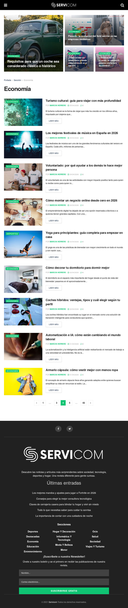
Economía (13, 56)
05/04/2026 (74, 105)
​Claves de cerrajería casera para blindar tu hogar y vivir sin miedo (64, 504)
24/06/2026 (74, 45)
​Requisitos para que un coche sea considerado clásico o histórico (33, 63)
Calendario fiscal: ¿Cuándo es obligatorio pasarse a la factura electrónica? (109, 61)
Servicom (53, 602)
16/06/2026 (74, 71)
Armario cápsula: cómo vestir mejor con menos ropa (82, 370)
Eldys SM (16, 71)
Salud (95, 536)
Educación (33, 546)
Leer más (53, 120)
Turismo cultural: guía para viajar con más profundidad (83, 100)
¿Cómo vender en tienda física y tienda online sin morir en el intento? (77, 61)
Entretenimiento (33, 551)
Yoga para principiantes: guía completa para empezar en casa (84, 234)
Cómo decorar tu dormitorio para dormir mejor (77, 267)
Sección (17, 80)
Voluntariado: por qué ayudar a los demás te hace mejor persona (84, 167)
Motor (64, 549)
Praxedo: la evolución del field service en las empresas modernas (92, 37)
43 (83, 402)
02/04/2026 (74, 272)
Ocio (95, 531)
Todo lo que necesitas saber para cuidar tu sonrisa (64, 510)
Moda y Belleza (64, 544)
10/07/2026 (28, 71)
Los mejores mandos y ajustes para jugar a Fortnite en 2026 (64, 492)
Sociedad (95, 541)
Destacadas (33, 536)
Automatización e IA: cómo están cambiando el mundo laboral (83, 337)
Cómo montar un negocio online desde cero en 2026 (81, 200)
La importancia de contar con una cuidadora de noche (64, 515)
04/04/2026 (74, 174)
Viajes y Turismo (95, 546)
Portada (7, 80)
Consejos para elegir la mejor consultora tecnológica (64, 498)
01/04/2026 (74, 344)
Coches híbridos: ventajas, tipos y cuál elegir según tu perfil (83, 302)
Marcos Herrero (58, 105)
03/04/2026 (74, 241)
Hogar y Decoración (64, 531)
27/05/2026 (105, 71)
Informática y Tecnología (64, 538)
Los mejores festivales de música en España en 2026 (82, 133)
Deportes (12, 233)
